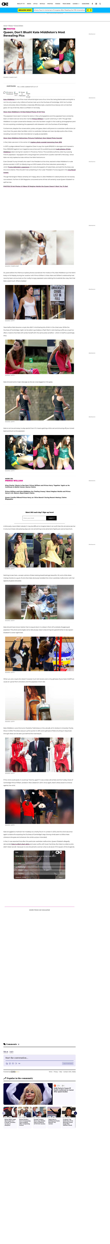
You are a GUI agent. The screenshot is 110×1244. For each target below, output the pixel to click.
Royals (42, 3)
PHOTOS (50, 3)
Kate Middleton (9, 99)
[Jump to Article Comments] (4, 92)
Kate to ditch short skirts (21, 844)
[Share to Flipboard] (22, 92)
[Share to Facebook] (9, 92)
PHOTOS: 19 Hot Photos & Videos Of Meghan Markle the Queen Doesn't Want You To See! (35, 186)
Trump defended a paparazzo (18, 167)
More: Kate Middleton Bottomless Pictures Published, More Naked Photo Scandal (32, 138)
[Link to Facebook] (92, 3)
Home (5, 25)
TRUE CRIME (66, 3)
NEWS (29, 3)
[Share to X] (16, 92)
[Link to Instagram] (96, 3)
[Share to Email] (28, 92)
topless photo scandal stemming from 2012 (46, 142)
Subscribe (85, 3)
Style (35, 3)
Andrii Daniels (11, 86)
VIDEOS (57, 3)
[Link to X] (100, 3)
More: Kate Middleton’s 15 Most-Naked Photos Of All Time (24, 112)
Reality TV (21, 3)
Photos (11, 25)
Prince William (18, 25)
